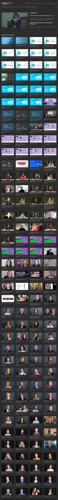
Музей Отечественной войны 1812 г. (37, 3)
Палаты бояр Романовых (47, 3)
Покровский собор (28, 3)
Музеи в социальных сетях (49, 22)
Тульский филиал (53, 3)
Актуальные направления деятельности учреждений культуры (37, 22)
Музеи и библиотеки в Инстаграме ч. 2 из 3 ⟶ (52, 27)
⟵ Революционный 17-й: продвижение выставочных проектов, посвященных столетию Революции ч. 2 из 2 (38, 27)
